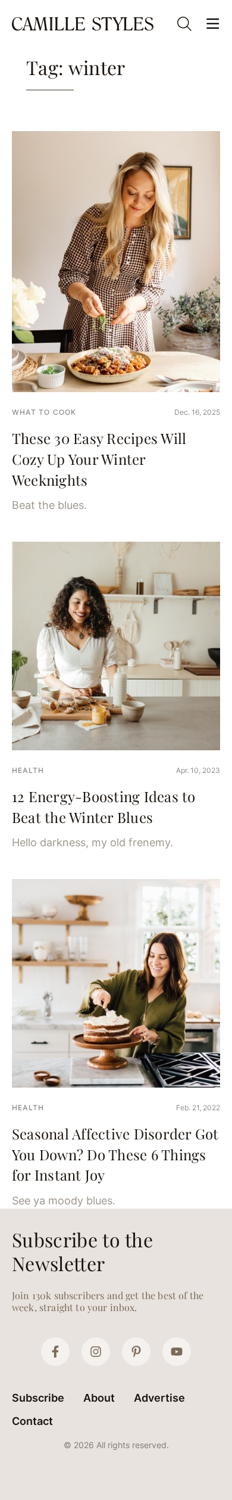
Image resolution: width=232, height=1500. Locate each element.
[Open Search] (184, 24)
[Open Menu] (213, 24)
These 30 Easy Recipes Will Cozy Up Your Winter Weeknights (99, 458)
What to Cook (44, 412)
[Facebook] (55, 1351)
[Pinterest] (136, 1351)
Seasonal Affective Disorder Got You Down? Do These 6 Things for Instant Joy (115, 1154)
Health (28, 770)
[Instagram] (95, 1351)
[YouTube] (176, 1351)
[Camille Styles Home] (84, 23)
